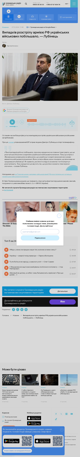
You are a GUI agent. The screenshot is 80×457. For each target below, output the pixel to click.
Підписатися (40, 238)
